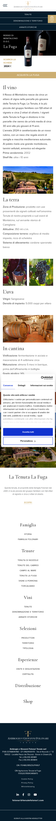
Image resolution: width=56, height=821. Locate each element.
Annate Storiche (28, 27)
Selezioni (28, 628)
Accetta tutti (28, 432)
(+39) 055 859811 (30, 757)
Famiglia (28, 524)
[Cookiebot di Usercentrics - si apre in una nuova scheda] (41, 378)
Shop (28, 701)
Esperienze (28, 659)
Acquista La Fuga (28, 75)
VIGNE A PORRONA (28, 580)
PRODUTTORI (28, 638)
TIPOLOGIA (28, 648)
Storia (28, 534)
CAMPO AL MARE (28, 570)
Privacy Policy (27, 783)
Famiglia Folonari (28, 539)
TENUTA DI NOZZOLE (28, 560)
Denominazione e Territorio (28, 21)
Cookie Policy (27, 779)
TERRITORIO (28, 643)
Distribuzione (28, 685)
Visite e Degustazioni (28, 669)
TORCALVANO (28, 586)
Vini (28, 597)
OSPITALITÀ (28, 674)
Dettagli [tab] (21, 385)
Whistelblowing (28, 786)
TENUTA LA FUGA (28, 575)
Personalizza (26, 441)
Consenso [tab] (8, 385)
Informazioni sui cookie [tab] (41, 385)
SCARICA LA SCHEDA (9, 61)
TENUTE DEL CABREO (28, 565)
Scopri (28, 502)
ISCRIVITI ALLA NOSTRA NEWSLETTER (28, 818)
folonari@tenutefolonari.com (28, 800)
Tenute (28, 14)
